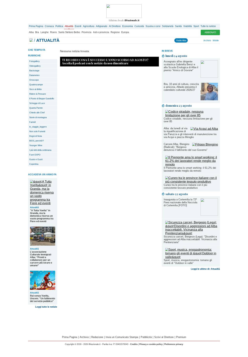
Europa (125, 32)
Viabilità (187, 26)
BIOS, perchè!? (36, 141)
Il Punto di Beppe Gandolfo (41, 98)
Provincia (86, 32)
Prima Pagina (36, 26)
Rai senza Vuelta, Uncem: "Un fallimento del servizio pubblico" (42, 298)
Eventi (78, 26)
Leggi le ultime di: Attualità (205, 269)
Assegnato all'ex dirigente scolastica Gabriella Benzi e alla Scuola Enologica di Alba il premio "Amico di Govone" (181, 66)
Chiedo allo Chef (37, 112)
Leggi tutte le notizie (46, 307)
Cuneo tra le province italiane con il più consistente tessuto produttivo (185, 186)
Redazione (97, 337)
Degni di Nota (35, 136)
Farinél (32, 122)
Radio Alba (181, 40)
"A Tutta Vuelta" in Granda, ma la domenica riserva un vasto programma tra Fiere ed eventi (41, 216)
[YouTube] (194, 40)
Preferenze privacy (173, 344)
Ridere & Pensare (37, 94)
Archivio (207, 40)
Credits (134, 344)
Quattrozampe (36, 84)
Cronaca (49, 26)
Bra (37, 32)
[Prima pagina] (31, 40)
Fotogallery (34, 61)
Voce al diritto (35, 89)
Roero (53, 32)
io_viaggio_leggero (38, 127)
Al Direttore (115, 26)
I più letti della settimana (40, 150)
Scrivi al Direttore (164, 337)
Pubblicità (146, 337)
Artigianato (101, 26)
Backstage (34, 70)
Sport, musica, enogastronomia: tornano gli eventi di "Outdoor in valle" (188, 261)
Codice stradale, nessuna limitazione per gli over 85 (188, 120)
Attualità (69, 26)
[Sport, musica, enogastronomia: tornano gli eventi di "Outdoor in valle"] (191, 257)
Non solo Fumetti (37, 131)
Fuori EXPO (34, 155)
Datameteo (34, 75)
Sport (196, 26)
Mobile (216, 40)
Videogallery (35, 66)
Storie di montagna (38, 117)
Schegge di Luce (37, 103)
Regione (115, 32)
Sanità (178, 26)
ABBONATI (210, 32)
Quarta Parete (36, 108)
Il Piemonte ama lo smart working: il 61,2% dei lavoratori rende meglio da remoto (190, 169)
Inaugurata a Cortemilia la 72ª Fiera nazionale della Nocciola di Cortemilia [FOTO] (180, 202)
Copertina (33, 164)
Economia (127, 26)
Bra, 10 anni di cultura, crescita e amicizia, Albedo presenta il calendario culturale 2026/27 (181, 87)
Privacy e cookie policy (151, 344)
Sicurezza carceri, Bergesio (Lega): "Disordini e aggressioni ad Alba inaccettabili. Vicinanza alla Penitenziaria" (190, 239)
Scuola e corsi (153, 26)
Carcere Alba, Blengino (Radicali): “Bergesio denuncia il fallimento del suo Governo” (185, 147)
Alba (31, 32)
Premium (181, 337)
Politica (59, 26)
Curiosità (139, 26)
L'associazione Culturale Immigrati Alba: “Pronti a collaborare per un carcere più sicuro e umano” (41, 259)
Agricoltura (88, 26)
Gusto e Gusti (35, 159)
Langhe (44, 32)
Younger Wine (35, 145)
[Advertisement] (191, 302)
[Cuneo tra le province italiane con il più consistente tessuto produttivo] (191, 181)
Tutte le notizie (208, 26)
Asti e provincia (101, 32)
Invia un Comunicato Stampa (122, 337)
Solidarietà (167, 26)
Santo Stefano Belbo (69, 32)
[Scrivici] (201, 40)
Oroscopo (34, 80)
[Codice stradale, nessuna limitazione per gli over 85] (191, 115)
